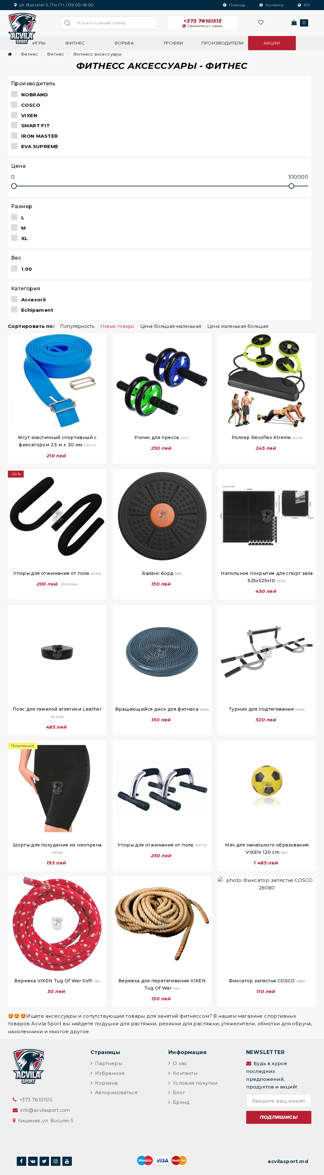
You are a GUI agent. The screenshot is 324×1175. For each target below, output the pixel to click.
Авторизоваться (115, 1092)
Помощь (237, 5)
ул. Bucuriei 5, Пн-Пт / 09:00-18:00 (56, 4)
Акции (272, 42)
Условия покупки (194, 1083)
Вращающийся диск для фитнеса (162, 709)
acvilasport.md (288, 1161)
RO (306, 5)
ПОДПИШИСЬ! (279, 1117)
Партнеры (107, 1063)
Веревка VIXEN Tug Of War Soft (57, 981)
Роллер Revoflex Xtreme (267, 437)
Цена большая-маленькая (171, 326)
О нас (179, 1063)
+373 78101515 (203, 23)
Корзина (105, 1083)
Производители (223, 42)
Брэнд (180, 1102)
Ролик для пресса (161, 437)
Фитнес (75, 42)
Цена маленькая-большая (238, 326)
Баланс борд (162, 573)
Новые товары (117, 326)
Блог (178, 1092)
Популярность (77, 326)
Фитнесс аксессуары (97, 54)
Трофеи (173, 42)
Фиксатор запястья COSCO (267, 981)
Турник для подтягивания (267, 709)
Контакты (274, 5)
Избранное (109, 1073)
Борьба (124, 42)
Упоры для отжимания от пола (57, 573)
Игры (39, 42)
